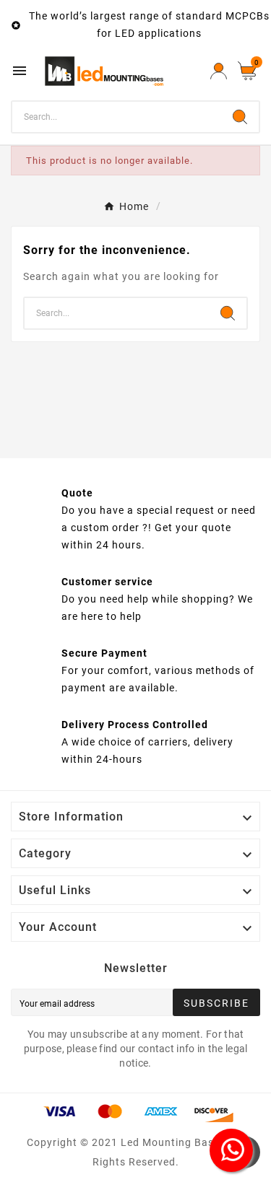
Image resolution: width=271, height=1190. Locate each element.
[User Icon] (218, 71)
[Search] (240, 117)
